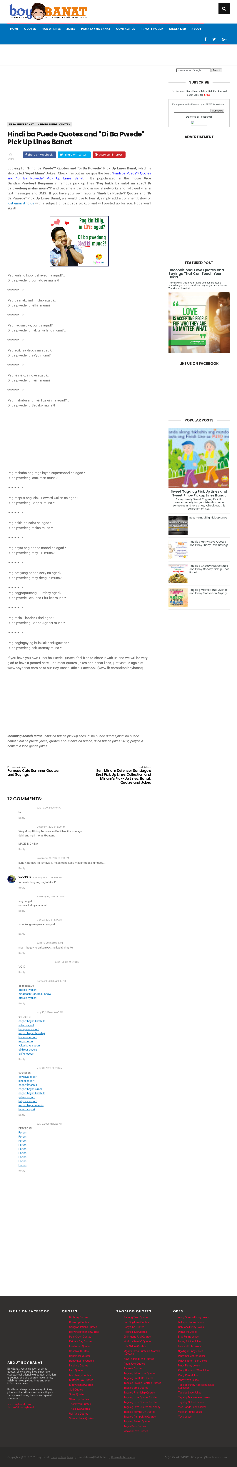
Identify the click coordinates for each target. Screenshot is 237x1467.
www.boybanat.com (19, 1404)
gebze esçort (27, 1097)
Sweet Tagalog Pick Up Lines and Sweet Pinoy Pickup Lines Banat (199, 493)
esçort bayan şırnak (30, 1089)
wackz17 (25, 877)
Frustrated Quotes (80, 1346)
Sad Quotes (76, 1389)
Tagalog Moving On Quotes (139, 1411)
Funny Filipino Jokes (189, 1341)
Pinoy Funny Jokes (189, 1365)
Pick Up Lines (51, 29)
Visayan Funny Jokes (190, 1411)
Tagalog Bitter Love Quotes (139, 1373)
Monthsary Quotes (80, 1375)
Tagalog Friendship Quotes (139, 1392)
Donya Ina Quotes (134, 1327)
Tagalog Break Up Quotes (138, 1378)
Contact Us (125, 29)
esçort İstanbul (28, 1085)
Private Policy (152, 29)
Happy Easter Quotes (81, 1360)
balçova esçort (28, 1101)
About (196, 29)
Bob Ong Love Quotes (136, 1322)
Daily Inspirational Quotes (84, 1331)
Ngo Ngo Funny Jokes (190, 1351)
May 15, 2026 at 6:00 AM (50, 1012)
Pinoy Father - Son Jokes (192, 1360)
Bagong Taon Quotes (136, 1317)
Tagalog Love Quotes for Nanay (142, 1407)
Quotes (30, 29)
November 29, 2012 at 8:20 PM (53, 858)
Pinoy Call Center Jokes (192, 1355)
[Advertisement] (118, 54)
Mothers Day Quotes (81, 1379)
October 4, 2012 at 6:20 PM (51, 826)
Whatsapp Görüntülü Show (35, 994)
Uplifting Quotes (78, 1413)
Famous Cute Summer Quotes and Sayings (33, 771)
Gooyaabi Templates (123, 1457)
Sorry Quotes (77, 1394)
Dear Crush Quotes (80, 1336)
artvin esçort (26, 1025)
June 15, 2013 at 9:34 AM (50, 942)
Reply (22, 818)
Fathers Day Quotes (80, 1341)
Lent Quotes (76, 1370)
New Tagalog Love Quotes (139, 1358)
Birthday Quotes (78, 1317)
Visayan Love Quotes (81, 1418)
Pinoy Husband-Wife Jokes (193, 1370)
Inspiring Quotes (78, 1365)
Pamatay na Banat (96, 29)
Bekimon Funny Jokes (191, 1322)
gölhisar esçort (28, 1049)
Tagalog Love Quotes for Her (140, 1397)
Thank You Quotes (80, 1404)
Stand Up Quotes (79, 1399)
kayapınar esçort (29, 1029)
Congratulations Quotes (83, 1327)
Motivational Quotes (81, 1384)
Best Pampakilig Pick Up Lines (208, 517)
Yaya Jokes (185, 1416)
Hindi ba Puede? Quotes (54, 124)
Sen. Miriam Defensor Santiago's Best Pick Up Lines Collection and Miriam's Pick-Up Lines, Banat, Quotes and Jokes (123, 775)
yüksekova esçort (29, 1045)
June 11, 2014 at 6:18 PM (67, 961)
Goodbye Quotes (79, 1351)
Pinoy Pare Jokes (188, 1375)
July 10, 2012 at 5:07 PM (49, 807)
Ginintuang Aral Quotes (137, 1336)
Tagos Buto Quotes (135, 1426)
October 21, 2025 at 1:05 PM (51, 981)
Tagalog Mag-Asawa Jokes (194, 1397)
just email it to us (20, 203)
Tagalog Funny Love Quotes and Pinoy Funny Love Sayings (208, 543)
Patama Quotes (133, 1368)
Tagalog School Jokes (191, 1402)
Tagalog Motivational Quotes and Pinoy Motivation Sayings (208, 591)
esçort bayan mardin (31, 1105)
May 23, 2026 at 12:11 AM (49, 1068)
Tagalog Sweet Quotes (137, 1421)
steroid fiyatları (27, 989)
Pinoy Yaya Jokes (188, 1379)
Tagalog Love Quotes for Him (141, 1402)
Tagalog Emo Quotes (136, 1387)
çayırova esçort (28, 1076)
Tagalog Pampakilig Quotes (140, 1416)
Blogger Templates (62, 1457)
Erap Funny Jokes (188, 1336)
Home (14, 29)
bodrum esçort (28, 1037)
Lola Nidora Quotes (135, 1346)
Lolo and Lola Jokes (189, 1346)
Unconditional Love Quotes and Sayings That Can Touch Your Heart (196, 274)
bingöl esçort (26, 1081)
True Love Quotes (79, 1408)
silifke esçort (26, 1053)
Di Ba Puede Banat (21, 124)
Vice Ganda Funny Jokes (192, 1407)
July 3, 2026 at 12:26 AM (49, 1123)
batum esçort (27, 1109)
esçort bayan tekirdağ (32, 1033)
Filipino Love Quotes (135, 1331)
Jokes (71, 29)
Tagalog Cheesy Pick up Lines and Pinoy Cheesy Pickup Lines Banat (209, 569)
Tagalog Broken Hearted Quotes (142, 1382)
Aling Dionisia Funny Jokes (193, 1317)
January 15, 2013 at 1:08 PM (47, 877)
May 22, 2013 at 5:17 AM (49, 919)
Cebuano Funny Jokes (191, 1327)
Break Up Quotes (79, 1322)
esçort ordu (26, 1041)
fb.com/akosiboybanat (20, 1407)
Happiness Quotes (80, 1355)
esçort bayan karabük (32, 1021)
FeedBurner (206, 116)
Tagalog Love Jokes (189, 1392)
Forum (22, 1132)
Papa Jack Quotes (134, 1363)
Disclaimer (177, 29)
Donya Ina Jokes (187, 1331)
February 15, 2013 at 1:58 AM (51, 896)
